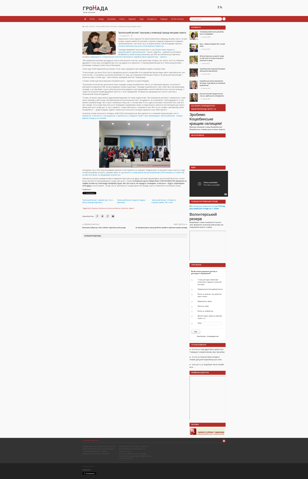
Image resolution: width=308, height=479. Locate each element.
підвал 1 (132, 208)
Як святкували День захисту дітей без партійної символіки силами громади (161, 227)
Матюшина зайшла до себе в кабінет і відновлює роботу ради (104, 227)
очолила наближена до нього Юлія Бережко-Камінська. (141, 46)
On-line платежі (177, 19)
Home (87, 26)
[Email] (113, 216)
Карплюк (124, 208)
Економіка (111, 19)
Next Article (179, 224)
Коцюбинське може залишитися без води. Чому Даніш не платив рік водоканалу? (212, 83)
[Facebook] (97, 216)
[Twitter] (102, 216)
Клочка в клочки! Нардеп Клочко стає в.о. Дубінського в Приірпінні (212, 95)
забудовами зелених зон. (110, 175)
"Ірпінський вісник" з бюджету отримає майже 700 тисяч (163, 201)
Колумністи (152, 19)
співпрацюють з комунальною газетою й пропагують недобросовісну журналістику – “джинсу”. (128, 57)
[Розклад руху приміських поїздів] (203, 206)
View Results (201, 336)
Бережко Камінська (99, 208)
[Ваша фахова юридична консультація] (207, 431)
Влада (101, 19)
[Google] (108, 216)
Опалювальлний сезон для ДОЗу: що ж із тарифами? (212, 33)
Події (141, 19)
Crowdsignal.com (213, 336)
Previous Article (91, 224)
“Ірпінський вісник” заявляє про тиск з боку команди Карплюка (97, 201)
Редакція (163, 19)
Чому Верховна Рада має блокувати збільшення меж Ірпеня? (212, 70)
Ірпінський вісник (113, 208)
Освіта (122, 19)
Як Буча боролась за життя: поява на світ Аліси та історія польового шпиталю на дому (212, 58)
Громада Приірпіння (90, 440)
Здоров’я (132, 19)
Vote (195, 332)
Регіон (92, 19)
